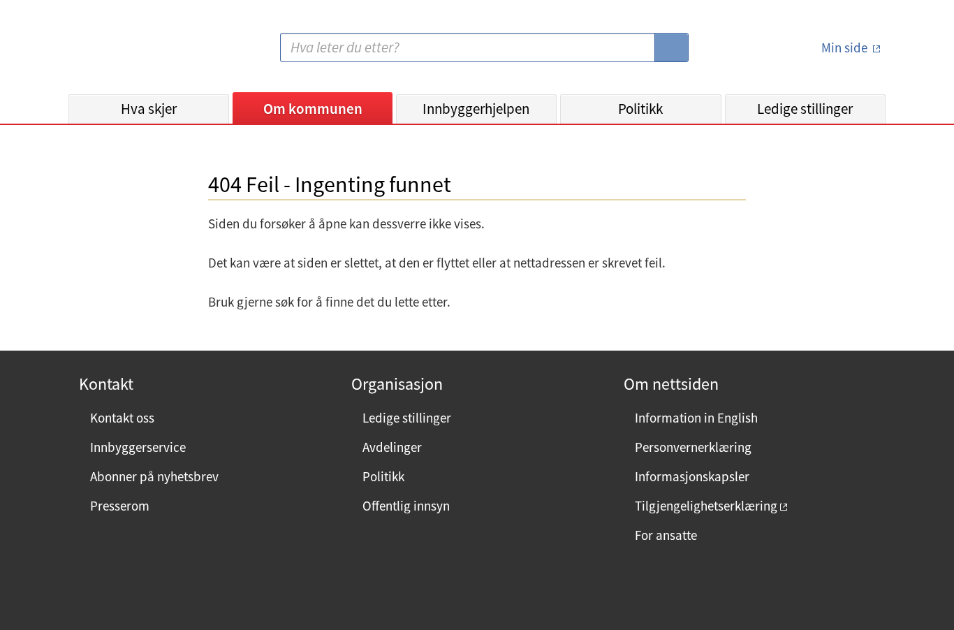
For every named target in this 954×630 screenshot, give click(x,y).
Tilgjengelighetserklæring (706, 505)
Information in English (696, 417)
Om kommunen (312, 108)
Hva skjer (149, 108)
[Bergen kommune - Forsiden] (125, 53)
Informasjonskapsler (692, 476)
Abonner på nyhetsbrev (154, 476)
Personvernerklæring (693, 447)
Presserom (119, 505)
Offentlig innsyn (406, 505)
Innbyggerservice (138, 447)
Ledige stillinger (805, 108)
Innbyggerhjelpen (476, 108)
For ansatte (666, 535)
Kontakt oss (122, 417)
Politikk (640, 108)
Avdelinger (392, 447)
